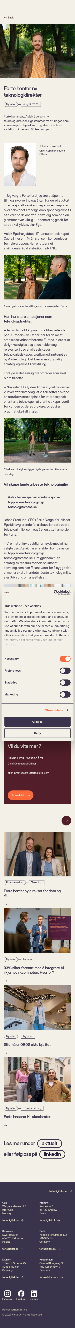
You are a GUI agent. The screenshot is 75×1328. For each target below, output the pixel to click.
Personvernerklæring (14, 1309)
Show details (54, 710)
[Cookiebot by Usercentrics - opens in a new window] (54, 592)
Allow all (37, 721)
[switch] (65, 671)
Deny (37, 733)
